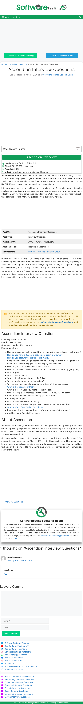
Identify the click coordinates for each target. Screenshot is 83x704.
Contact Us (44, 703)
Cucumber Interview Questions (19, 682)
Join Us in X (10, 663)
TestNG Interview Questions (17, 688)
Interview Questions (18, 64)
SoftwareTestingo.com (29, 703)
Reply (6, 574)
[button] (80, 17)
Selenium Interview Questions (18, 685)
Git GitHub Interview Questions (19, 694)
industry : (9, 172)
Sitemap (53, 703)
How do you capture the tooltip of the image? (28, 358)
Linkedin (16, 538)
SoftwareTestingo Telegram (17, 643)
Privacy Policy (63, 703)
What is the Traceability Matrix (21, 387)
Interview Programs (14, 669)
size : (7, 166)
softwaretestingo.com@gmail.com (57, 322)
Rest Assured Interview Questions (20, 676)
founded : (9, 169)
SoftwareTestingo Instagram (18, 652)
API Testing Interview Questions (19, 679)
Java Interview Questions (16, 691)
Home (4, 64)
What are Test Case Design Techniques (25, 407)
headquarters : (12, 163)
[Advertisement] (41, 34)
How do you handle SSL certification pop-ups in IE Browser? (34, 355)
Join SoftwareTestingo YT (17, 646)
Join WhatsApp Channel (16, 655)
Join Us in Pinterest (13, 660)
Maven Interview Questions (17, 697)
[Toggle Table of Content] (76, 149)
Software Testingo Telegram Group (44, 252)
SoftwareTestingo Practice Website (21, 666)
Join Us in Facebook (14, 658)
